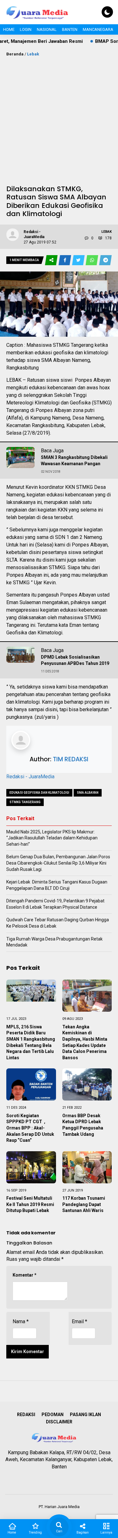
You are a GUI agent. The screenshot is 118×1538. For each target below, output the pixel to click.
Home (8, 29)
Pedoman (53, 1414)
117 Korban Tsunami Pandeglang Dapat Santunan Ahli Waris (83, 1204)
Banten (69, 29)
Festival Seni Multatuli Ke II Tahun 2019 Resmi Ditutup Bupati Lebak (30, 1204)
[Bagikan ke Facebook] (65, 260)
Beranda (15, 54)
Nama (21, 1321)
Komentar (25, 1275)
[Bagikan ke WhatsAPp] (92, 260)
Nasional (47, 29)
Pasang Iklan (85, 1414)
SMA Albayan (87, 792)
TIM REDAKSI (70, 759)
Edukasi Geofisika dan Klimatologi (39, 792)
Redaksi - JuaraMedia (30, 777)
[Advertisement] (59, 119)
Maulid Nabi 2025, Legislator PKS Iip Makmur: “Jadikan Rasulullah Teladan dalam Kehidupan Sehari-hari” (52, 838)
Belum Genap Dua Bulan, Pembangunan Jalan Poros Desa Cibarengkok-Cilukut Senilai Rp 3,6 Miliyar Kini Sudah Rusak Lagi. (58, 863)
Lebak (33, 54)
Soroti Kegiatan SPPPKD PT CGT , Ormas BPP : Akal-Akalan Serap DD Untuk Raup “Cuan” (30, 1128)
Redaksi (26, 1414)
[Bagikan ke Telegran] (105, 260)
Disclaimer (59, 1421)
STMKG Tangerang (25, 802)
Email (79, 1321)
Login (25, 29)
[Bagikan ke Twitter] (79, 260)
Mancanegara (98, 29)
